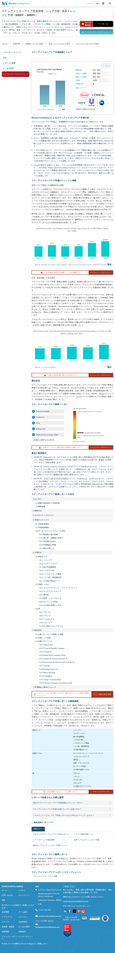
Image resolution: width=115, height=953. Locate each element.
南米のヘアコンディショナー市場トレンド (50, 845)
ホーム (4, 890)
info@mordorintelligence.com (50, 916)
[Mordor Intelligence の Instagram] (84, 911)
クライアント (7, 917)
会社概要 (5, 912)
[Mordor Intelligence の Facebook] (70, 911)
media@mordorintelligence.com (47, 927)
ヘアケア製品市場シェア (84, 834)
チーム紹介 (23, 912)
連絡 (97, 3)
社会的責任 (23, 922)
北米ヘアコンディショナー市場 (86, 840)
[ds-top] (96, 31)
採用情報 (5, 932)
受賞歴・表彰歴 (8, 927)
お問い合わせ (7, 895)
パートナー (23, 917)
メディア (5, 922)
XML (3, 900)
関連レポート (38, 829)
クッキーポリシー (26, 937)
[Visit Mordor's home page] (15, 3)
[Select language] (103, 3)
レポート (90, 3)
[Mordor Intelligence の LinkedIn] (65, 911)
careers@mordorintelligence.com (75, 901)
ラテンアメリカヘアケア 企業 (45, 876)
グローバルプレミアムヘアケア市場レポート (51, 834)
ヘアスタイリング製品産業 (44, 840)
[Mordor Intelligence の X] (74, 911)
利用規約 (22, 932)
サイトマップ (24, 895)
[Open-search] (110, 3)
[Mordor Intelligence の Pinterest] (79, 911)
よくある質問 (24, 927)
